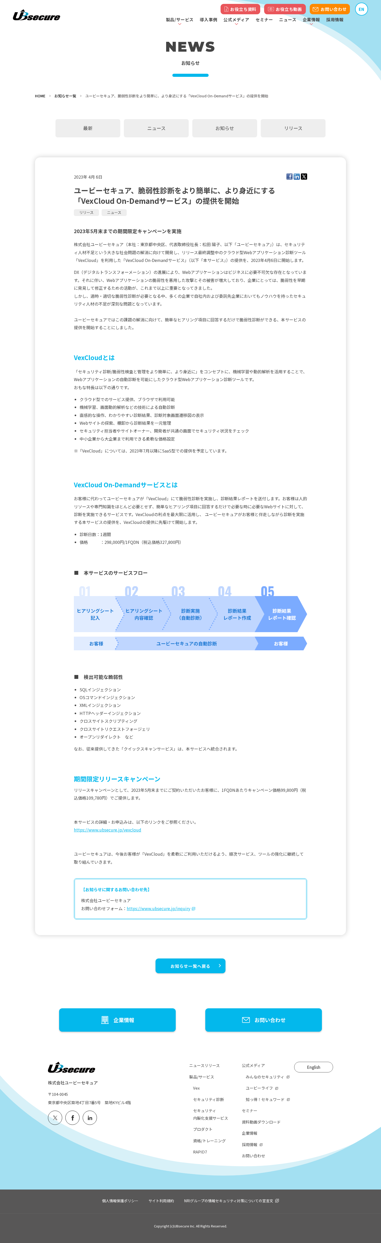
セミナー (264, 19)
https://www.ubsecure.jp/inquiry (158, 908)
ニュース (287, 19)
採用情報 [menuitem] (249, 1144)
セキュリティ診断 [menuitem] (208, 1099)
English (313, 1067)
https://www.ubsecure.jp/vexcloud (107, 830)
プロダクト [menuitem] (203, 1129)
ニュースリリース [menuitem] (204, 1065)
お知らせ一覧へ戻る (191, 966)
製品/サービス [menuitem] (201, 1076)
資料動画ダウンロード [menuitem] (261, 1122)
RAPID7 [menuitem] (200, 1151)
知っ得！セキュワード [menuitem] (265, 1099)
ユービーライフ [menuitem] (259, 1088)
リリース (86, 212)
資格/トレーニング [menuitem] (209, 1140)
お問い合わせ (334, 9)
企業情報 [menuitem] (249, 1133)
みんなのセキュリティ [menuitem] (265, 1076)
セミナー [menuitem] (249, 1110)
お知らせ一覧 (65, 95)
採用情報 (335, 19)
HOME (40, 95)
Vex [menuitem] (196, 1088)
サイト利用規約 (161, 1200)
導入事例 (208, 19)
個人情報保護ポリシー (120, 1200)
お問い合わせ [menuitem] (253, 1155)
